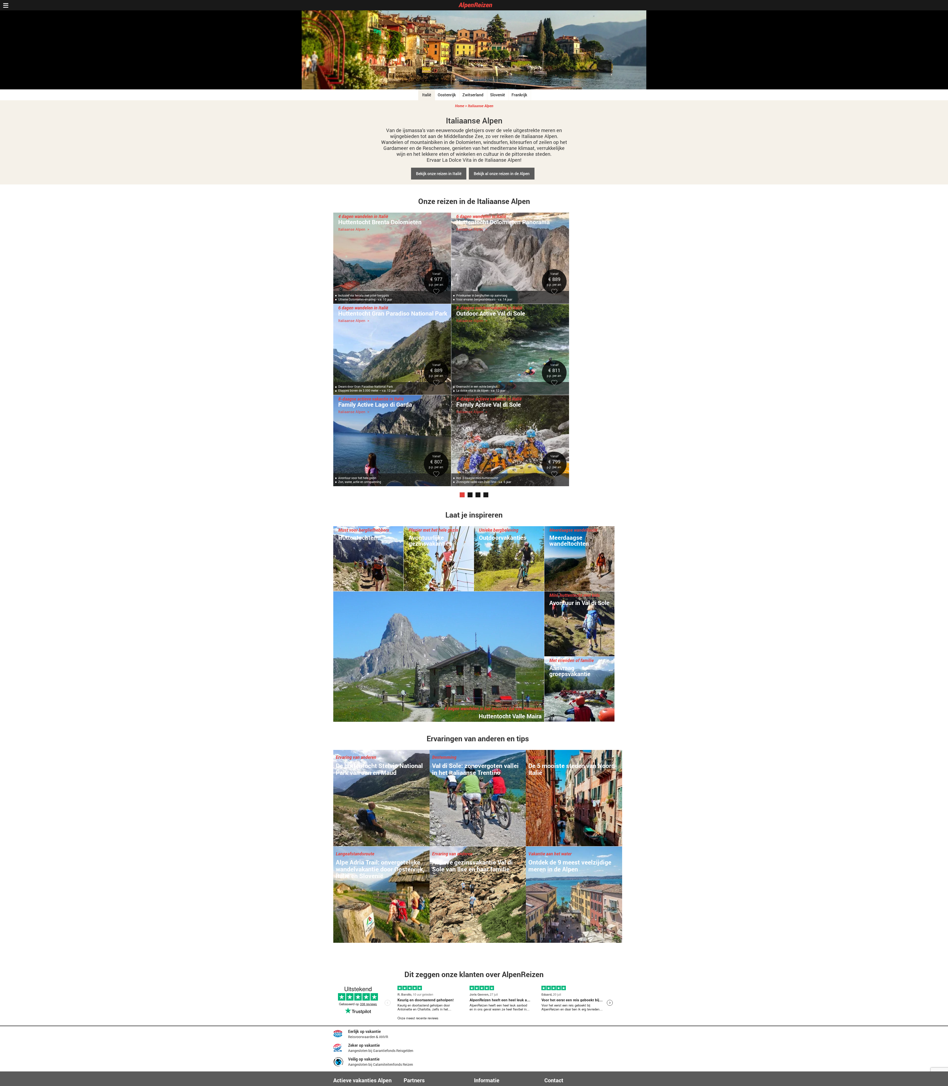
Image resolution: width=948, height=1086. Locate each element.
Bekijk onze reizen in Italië (438, 173)
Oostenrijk (447, 94)
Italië (426, 94)
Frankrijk (519, 94)
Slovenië (497, 94)
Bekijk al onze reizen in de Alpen (502, 173)
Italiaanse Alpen (480, 105)
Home (459, 105)
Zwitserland (472, 94)
